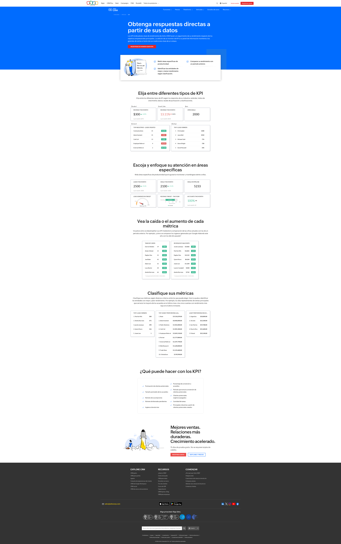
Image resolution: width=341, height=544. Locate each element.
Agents (133, 478)
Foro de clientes (162, 483)
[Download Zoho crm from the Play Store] (176, 504)
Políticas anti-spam (183, 535)
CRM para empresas (164, 494)
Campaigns (124, 3)
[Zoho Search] (217, 3)
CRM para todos (162, 478)
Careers (152, 535)
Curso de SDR (162, 486)
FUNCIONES (116, 14)
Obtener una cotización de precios (195, 483)
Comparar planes (191, 481)
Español (224, 3)
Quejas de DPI (174, 535)
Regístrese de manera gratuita (142, 46)
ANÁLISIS (124, 14)
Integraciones (190, 475)
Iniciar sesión (235, 3)
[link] (138, 3)
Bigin (103, 3)
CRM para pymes (135, 475)
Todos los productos (150, 3)
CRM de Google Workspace (138, 483)
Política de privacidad (154, 537)
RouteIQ (138, 3)
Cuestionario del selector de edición (196, 478)
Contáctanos (145, 535)
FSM (132, 3)
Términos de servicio (194, 535)
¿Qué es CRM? (162, 473)
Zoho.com (92, 3)
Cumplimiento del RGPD (177, 537)
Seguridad (157, 535)
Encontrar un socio (163, 481)
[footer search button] (184, 528)
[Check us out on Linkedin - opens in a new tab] (222, 504)
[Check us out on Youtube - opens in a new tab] (233, 504)
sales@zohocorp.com (112, 504)
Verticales (199, 9)
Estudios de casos (213, 9)
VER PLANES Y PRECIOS (197, 454)
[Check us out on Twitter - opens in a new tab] (226, 504)
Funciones (166, 9)
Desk (117, 3)
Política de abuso (188, 537)
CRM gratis (134, 473)
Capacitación (162, 489)
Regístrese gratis (247, 3)
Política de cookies (165, 537)
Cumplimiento (165, 535)
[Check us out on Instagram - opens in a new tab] (229, 504)
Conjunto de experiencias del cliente (141, 481)
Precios (177, 9)
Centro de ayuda (163, 475)
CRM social (134, 486)
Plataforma (187, 9)
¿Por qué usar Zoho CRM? (193, 473)
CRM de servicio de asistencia (139, 489)
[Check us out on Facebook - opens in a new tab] (237, 504)
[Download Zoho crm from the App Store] (164, 504)
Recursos (226, 9)
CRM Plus (110, 3)
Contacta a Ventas (191, 486)
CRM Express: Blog (163, 491)
